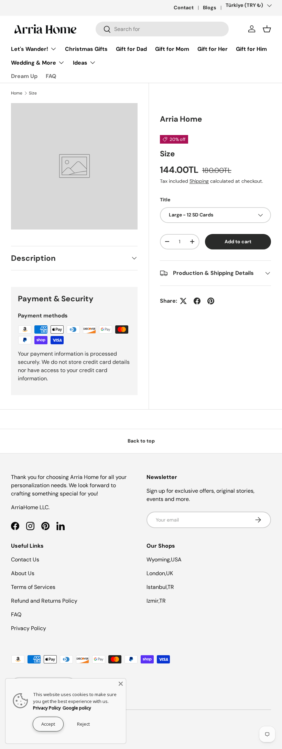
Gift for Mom (172, 49)
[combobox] (162, 29)
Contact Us (25, 559)
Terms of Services (33, 587)
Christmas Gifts (86, 49)
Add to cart (238, 241)
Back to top (141, 441)
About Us (22, 573)
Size (33, 93)
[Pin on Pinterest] (211, 301)
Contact (184, 7)
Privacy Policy (28, 628)
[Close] (120, 683)
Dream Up (24, 76)
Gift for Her (212, 49)
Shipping (199, 181)
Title (165, 200)
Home (16, 93)
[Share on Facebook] (197, 301)
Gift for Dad (131, 49)
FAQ (51, 76)
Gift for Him (251, 49)
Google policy (77, 708)
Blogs (209, 7)
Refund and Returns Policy (44, 600)
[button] (266, 28)
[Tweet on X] (183, 301)
